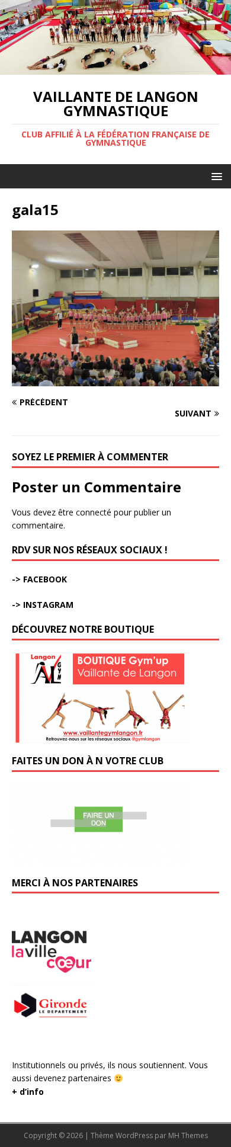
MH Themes (188, 1135)
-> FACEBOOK (39, 579)
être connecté (84, 512)
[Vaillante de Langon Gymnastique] (115, 67)
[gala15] (115, 379)
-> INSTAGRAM (42, 604)
